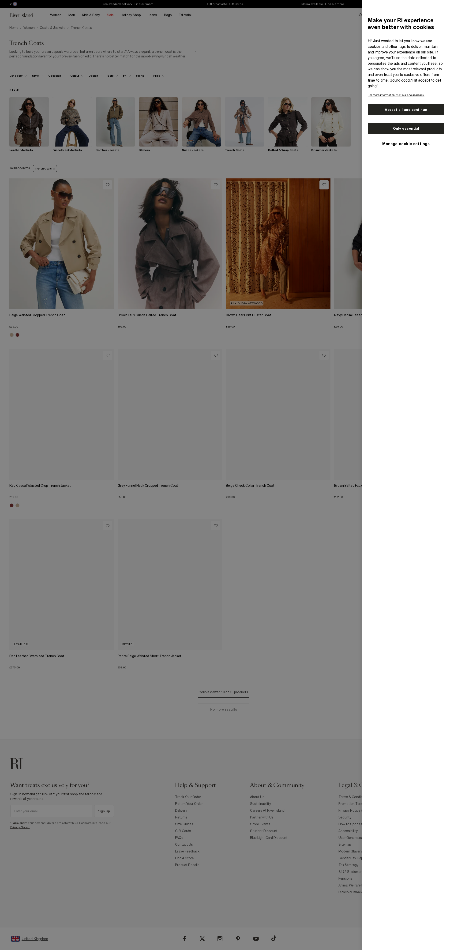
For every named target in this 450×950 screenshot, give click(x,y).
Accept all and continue (406, 110)
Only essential (406, 128)
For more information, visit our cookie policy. (396, 95)
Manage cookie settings (406, 144)
